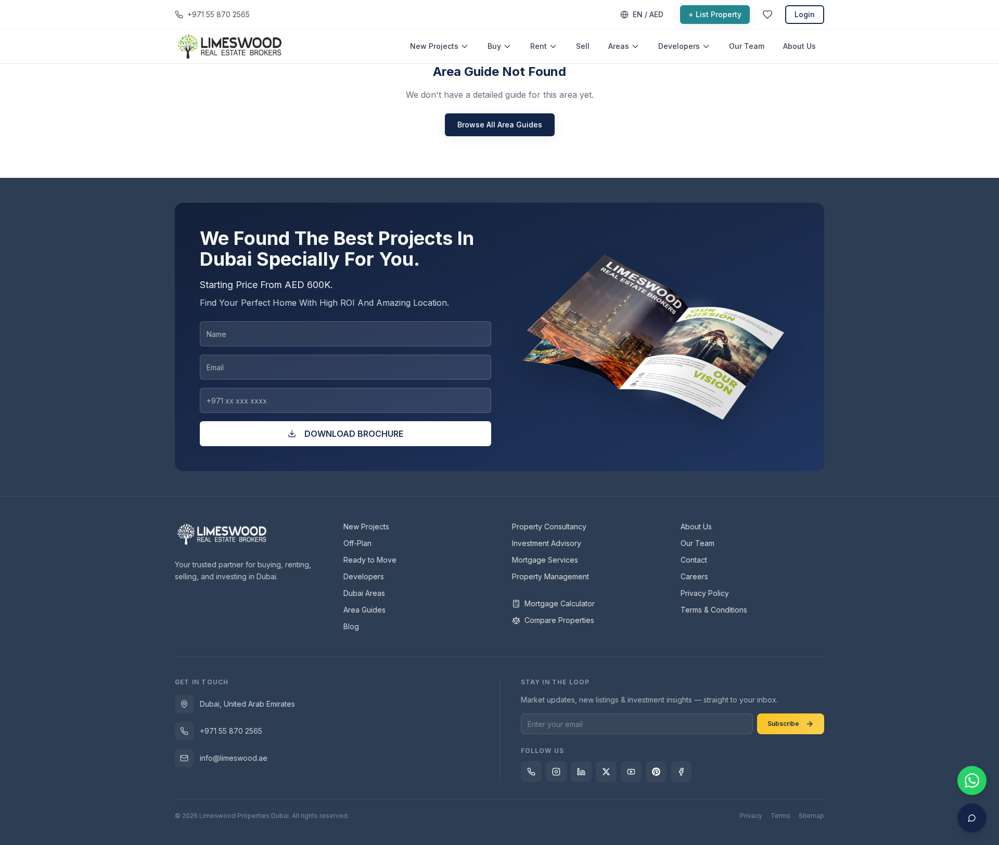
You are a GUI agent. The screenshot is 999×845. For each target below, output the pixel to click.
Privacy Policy (705, 593)
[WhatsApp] (531, 771)
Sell (583, 46)
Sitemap (811, 816)
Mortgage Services (545, 559)
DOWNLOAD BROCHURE (353, 433)
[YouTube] (631, 771)
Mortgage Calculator (559, 603)
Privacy (751, 816)
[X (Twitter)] (606, 771)
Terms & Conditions (714, 609)
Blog (351, 626)
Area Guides (364, 609)
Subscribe (783, 723)
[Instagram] (556, 771)
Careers (694, 576)
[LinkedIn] (581, 771)
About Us (799, 46)
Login (805, 14)
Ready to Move (369, 559)
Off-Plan (357, 543)
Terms (780, 816)
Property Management (550, 576)
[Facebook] (681, 771)
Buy (494, 46)
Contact (694, 559)
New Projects (434, 46)
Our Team (746, 46)
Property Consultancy (549, 526)
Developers (679, 46)
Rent (538, 46)
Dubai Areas (364, 593)
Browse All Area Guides (499, 124)
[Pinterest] (656, 771)
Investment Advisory (546, 543)
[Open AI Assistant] (972, 818)
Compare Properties (559, 620)
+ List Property (714, 14)
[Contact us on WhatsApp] (972, 780)
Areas (618, 46)
